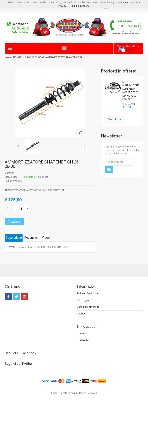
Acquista (14, 221)
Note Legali (83, 300)
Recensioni (31, 237)
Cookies (81, 313)
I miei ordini (83, 340)
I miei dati (82, 333)
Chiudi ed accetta (80, 6)
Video (46, 237)
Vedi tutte (114, 119)
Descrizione (13, 237)
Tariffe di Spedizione (87, 293)
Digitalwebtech (67, 393)
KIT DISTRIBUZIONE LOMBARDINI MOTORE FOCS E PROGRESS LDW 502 (130, 91)
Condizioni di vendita (88, 307)
